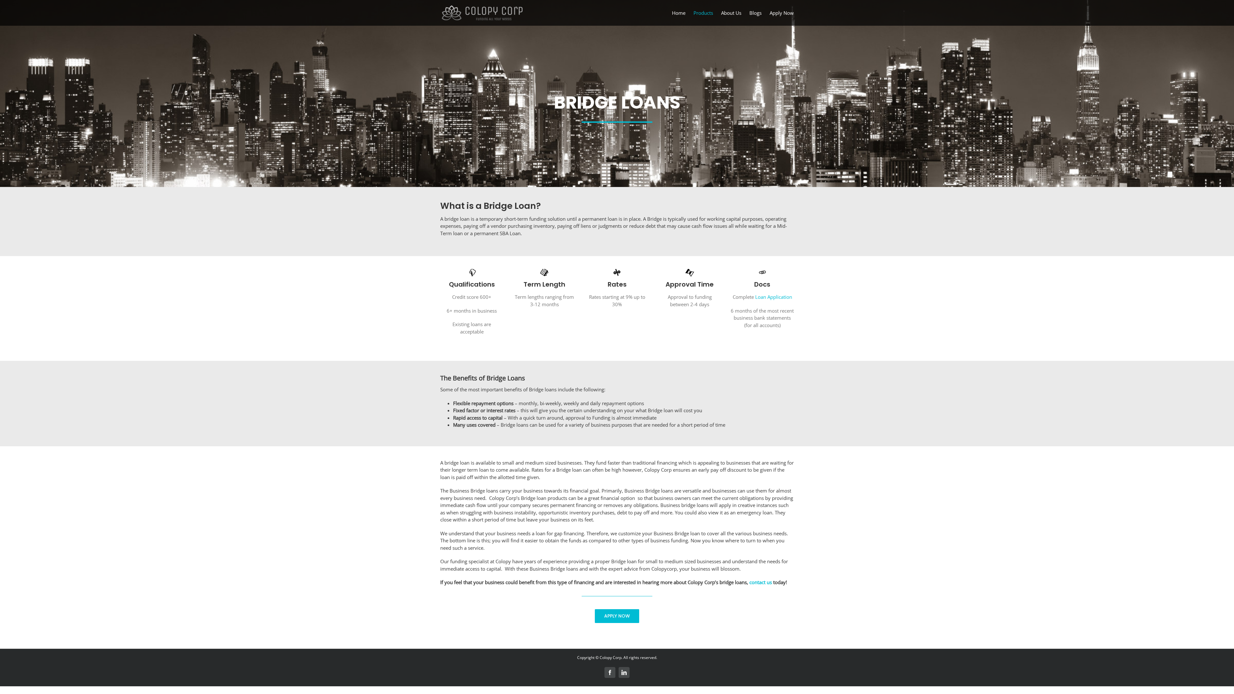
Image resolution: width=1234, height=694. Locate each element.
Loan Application (773, 297)
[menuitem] (682, 13)
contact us (760, 582)
